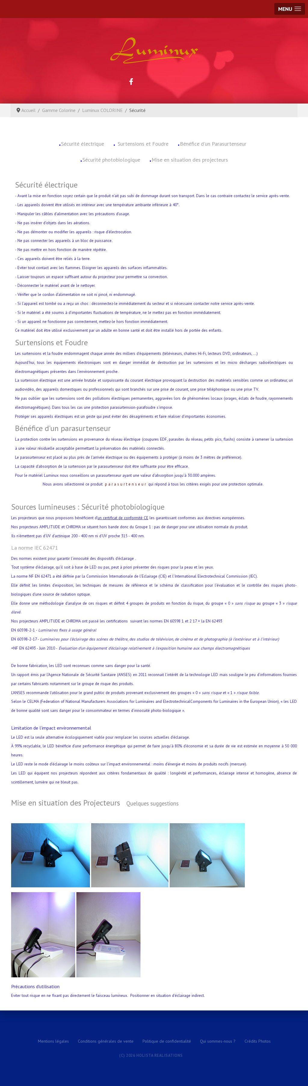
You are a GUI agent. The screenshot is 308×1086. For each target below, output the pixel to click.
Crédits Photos (258, 1041)
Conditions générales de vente (106, 1041)
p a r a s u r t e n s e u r (125, 484)
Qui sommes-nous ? (218, 1041)
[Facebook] (131, 81)
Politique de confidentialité (167, 1041)
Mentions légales (53, 1041)
